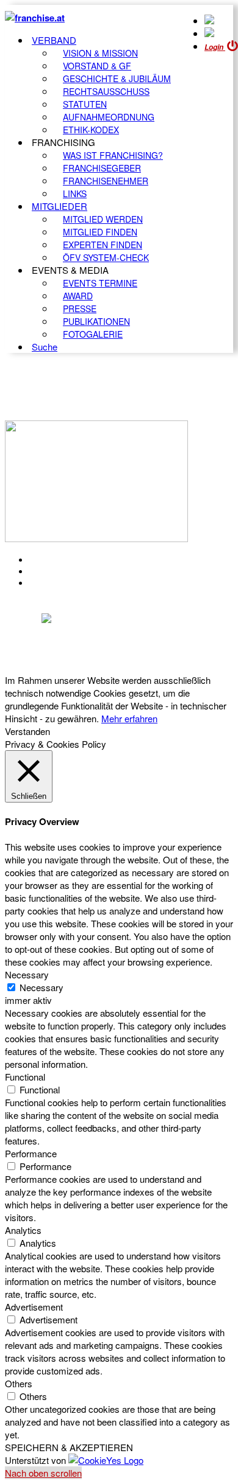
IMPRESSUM (60, 571)
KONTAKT (52, 559)
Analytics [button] (23, 1230)
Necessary (41, 987)
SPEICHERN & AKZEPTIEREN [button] (69, 1447)
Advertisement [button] (34, 1306)
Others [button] (18, 1383)
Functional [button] (25, 1076)
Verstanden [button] (27, 731)
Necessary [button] (27, 974)
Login (214, 47)
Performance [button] (31, 1153)
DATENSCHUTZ (66, 582)
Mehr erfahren (129, 718)
